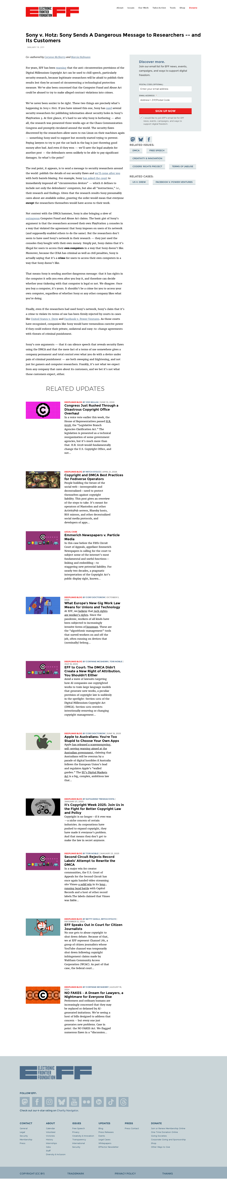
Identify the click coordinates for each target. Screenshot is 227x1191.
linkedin (99, 1102)
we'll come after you (107, 173)
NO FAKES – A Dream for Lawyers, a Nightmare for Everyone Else (93, 995)
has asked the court (95, 178)
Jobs (48, 1147)
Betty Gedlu (93, 919)
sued (109, 108)
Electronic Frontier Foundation (52, 13)
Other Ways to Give (160, 1147)
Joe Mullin (92, 402)
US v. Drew (139, 182)
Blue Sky (62, 1102)
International (78, 1143)
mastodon (25, 1102)
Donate (193, 8)
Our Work (143, 8)
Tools (173, 8)
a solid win (85, 884)
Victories (50, 1136)
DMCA (135, 150)
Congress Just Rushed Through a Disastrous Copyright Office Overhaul (91, 409)
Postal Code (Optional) (151, 84)
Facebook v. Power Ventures (81, 318)
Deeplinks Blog (73, 402)
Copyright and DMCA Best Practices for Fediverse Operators (93, 477)
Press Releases (106, 1132)
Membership (26, 1139)
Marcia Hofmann (80, 57)
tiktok (111, 1102)
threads (123, 1102)
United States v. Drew (44, 318)
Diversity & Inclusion (55, 1154)
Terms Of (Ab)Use (182, 166)
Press (22, 1143)
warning (61, 67)
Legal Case (70, 532)
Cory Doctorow (95, 597)
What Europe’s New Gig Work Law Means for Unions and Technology (92, 605)
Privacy (75, 1132)
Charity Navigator (67, 1110)
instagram (49, 1102)
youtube (74, 1102)
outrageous (33, 218)
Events (102, 1136)
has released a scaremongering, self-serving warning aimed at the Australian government (87, 748)
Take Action (159, 8)
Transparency (79, 1139)
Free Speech (156, 150)
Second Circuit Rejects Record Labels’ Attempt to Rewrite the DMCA (89, 861)
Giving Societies (159, 1136)
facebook (37, 1102)
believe (82, 611)
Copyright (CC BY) (32, 1173)
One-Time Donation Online (164, 1132)
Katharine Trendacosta (100, 799)
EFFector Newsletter (109, 1147)
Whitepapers (105, 1143)
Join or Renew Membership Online (168, 1128)
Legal (22, 1132)
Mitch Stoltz (93, 472)
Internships (51, 1143)
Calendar (50, 1128)
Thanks (167, 1173)
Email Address (147, 95)
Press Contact (132, 1128)
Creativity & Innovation (147, 158)
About (120, 8)
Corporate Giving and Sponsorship (168, 1139)
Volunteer (51, 1132)
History (49, 1139)
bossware (92, 626)
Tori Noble (116, 661)
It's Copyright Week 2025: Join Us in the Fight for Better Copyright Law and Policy (94, 809)
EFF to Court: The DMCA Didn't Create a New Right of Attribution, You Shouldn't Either (92, 671)
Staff (48, 1150)
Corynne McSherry (54, 57)
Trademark (75, 1173)
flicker (86, 1102)
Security (24, 1136)
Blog (101, 1128)
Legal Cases (104, 1139)
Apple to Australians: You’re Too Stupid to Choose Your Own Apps (91, 739)
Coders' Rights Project (147, 166)
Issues (131, 8)
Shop (182, 8)
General (23, 1128)
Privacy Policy (125, 1173)
